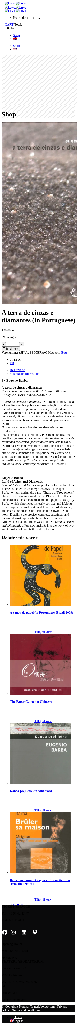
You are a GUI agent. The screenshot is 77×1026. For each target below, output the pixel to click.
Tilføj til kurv (10, 348)
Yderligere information (24, 373)
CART (9, 24)
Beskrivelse (17, 370)
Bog (64, 352)
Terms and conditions (26, 1010)
